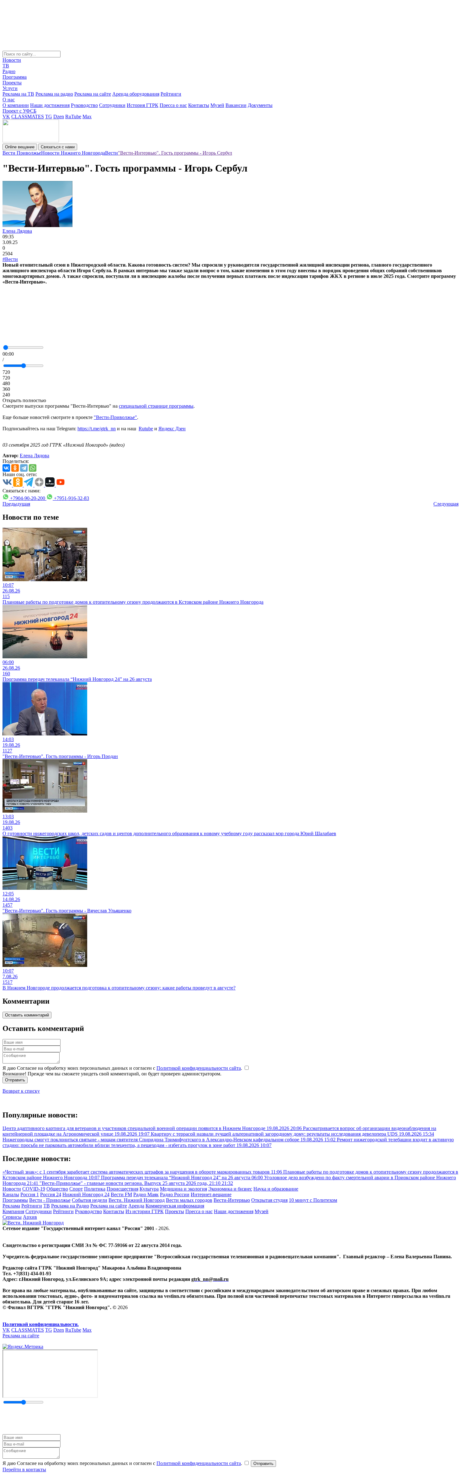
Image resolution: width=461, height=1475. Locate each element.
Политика (94, 1188)
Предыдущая (16, 504)
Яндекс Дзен (172, 428)
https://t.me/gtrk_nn (96, 428)
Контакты (198, 105)
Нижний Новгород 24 (85, 1194)
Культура (149, 1188)
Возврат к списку (21, 1091)
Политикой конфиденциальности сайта (198, 1068)
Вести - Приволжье (50, 1200)
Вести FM (121, 1194)
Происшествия (122, 1188)
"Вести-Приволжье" (115, 417)
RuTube (73, 116)
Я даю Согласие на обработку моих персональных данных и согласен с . (123, 1068)
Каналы (11, 1194)
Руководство (84, 105)
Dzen (58, 116)
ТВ (6, 65)
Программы (15, 1200)
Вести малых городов (189, 1200)
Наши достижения (50, 105)
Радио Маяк (146, 1194)
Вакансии (235, 105)
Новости (12, 60)
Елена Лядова (17, 231)
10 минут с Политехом (313, 1200)
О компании (16, 105)
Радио (9, 71)
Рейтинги (171, 94)
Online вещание (19, 147)
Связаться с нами (58, 147)
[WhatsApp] (32, 468)
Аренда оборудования (135, 94)
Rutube (146, 428)
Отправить (15, 1080)
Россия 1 (29, 1194)
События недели (89, 1200)
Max (87, 116)
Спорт (76, 1188)
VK (6, 116)
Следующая (445, 504)
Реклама (11, 1205)
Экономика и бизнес (230, 1188)
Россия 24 (50, 1194)
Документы (260, 105)
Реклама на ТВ (18, 94)
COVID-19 (33, 1188)
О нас (9, 99)
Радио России (174, 1194)
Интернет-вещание (211, 1194)
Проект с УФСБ (19, 111)
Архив (30, 1217)
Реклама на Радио (70, 1205)
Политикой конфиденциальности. (41, 1324)
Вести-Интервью (232, 1200)
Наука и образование (275, 1188)
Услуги (10, 88)
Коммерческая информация (175, 1205)
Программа (15, 77)
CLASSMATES (27, 116)
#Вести (10, 259)
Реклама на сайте (92, 94)
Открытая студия (269, 1200)
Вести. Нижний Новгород (137, 1200)
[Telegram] (24, 468)
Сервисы (12, 1217)
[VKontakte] (6, 468)
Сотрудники (112, 105)
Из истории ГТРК (144, 1211)
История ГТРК (142, 105)
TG (48, 116)
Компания (13, 1211)
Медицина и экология (183, 1188)
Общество (57, 1188)
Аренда (136, 1205)
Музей (217, 105)
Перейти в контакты (24, 1469)
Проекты (12, 82)
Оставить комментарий (27, 1015)
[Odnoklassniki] (15, 468)
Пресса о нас (173, 105)
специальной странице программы (156, 406)
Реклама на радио (54, 94)
